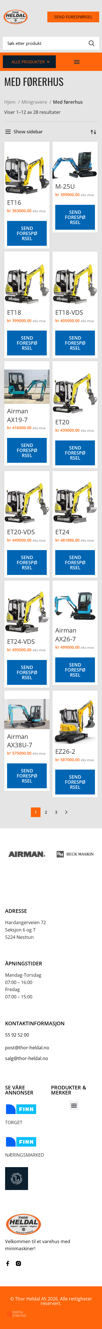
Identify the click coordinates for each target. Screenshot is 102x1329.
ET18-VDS (69, 312)
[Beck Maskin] (75, 854)
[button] (77, 61)
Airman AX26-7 (65, 634)
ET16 (14, 202)
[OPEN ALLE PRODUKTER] (48, 62)
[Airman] (27, 854)
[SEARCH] (91, 43)
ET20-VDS (21, 531)
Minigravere (35, 102)
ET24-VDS (21, 641)
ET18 (14, 312)
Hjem (10, 102)
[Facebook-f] (7, 1263)
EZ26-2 (65, 751)
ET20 (62, 422)
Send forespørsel (27, 233)
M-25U (65, 186)
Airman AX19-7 (17, 415)
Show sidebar (28, 132)
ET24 (62, 531)
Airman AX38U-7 (19, 740)
